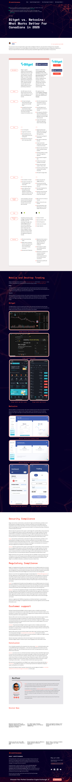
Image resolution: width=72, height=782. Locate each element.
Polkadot (37, 96)
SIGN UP (56, 65)
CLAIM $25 (57, 73)
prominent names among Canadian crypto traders (21, 46)
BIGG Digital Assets (39, 75)
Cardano (42, 93)
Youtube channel (28, 690)
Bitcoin (41, 92)
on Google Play (43, 281)
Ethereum (45, 92)
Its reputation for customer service (28, 632)
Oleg (25, 683)
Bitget (26, 48)
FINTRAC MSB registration (42, 573)
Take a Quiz (57, 779)
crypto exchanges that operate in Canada (45, 688)
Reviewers (11, 624)
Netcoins (57, 48)
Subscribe (62, 763)
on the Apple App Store (30, 281)
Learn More (32, 8)
